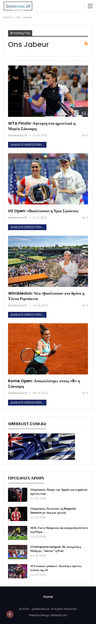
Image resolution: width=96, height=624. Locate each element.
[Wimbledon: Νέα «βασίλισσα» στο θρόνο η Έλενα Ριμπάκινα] (48, 261)
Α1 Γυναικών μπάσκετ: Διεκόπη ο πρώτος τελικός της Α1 (55, 568)
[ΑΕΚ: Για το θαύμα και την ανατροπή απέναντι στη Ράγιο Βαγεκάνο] (17, 533)
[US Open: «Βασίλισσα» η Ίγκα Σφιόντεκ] (48, 178)
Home (48, 597)
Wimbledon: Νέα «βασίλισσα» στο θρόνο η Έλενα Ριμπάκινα (46, 295)
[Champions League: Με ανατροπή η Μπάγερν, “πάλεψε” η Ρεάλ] (17, 552)
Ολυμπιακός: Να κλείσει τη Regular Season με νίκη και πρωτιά (53, 510)
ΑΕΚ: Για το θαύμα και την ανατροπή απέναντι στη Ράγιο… (59, 530)
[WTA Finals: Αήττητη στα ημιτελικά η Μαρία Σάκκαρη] (48, 91)
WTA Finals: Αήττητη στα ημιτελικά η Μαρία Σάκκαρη (41, 125)
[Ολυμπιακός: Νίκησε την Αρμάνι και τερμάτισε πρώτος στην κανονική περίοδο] (17, 495)
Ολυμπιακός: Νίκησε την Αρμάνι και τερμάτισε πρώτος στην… (59, 491)
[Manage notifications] (9, 614)
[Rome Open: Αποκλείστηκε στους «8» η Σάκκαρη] (48, 348)
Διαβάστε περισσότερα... (27, 145)
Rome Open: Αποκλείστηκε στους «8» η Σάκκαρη (44, 383)
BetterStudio (59, 615)
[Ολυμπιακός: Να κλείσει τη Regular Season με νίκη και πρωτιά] (17, 514)
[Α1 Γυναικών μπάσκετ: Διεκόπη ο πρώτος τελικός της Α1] (17, 571)
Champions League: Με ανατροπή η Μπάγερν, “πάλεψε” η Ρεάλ (55, 549)
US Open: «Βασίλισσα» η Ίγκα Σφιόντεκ (43, 211)
